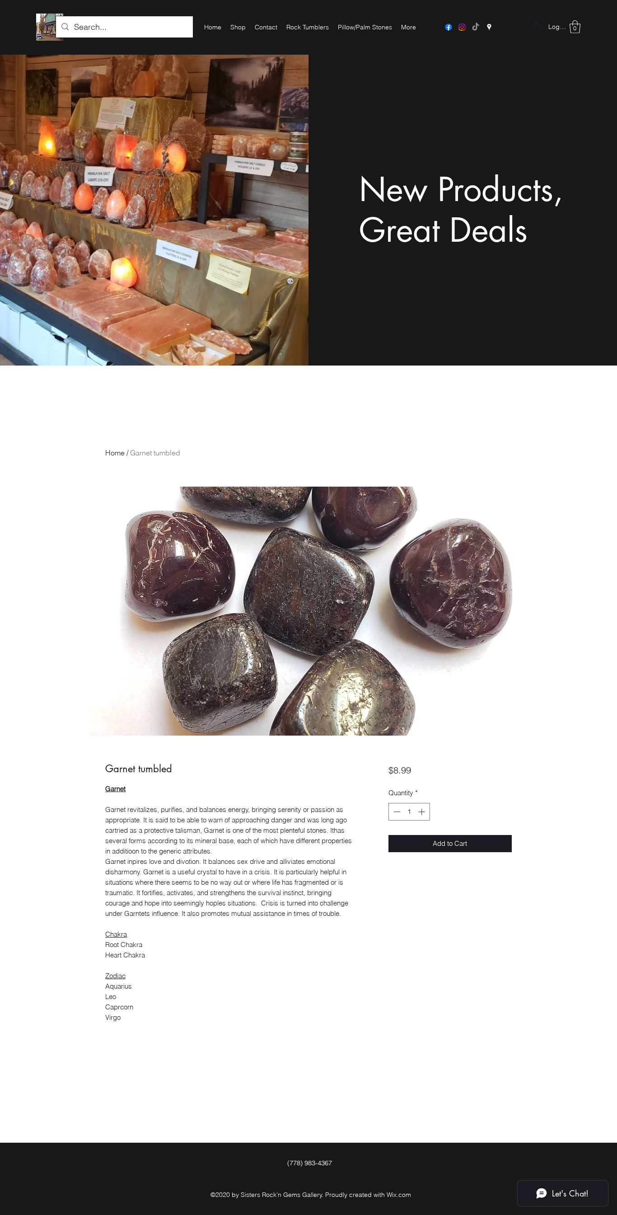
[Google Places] (489, 27)
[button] (575, 26)
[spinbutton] (409, 811)
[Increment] (422, 811)
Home (115, 452)
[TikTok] (475, 27)
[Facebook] (448, 27)
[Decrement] (396, 811)
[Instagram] (462, 27)
